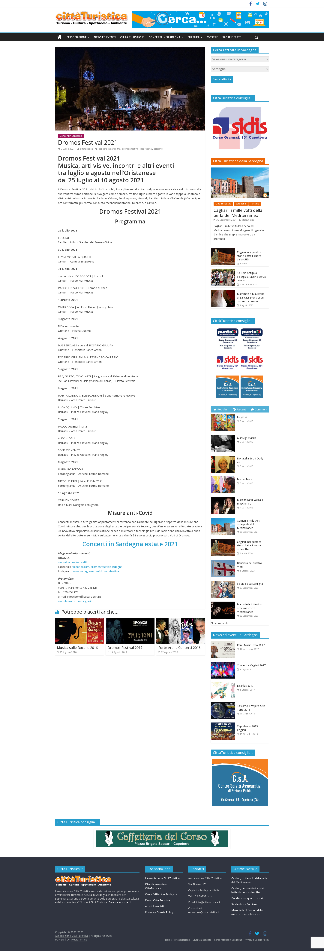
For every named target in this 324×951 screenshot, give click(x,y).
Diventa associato (202, 939)
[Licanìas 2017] (224, 684)
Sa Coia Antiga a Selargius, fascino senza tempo (251, 276)
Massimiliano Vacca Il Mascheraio (250, 501)
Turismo (254, 203)
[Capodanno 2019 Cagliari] (224, 724)
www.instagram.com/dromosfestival (96, 571)
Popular (222, 409)
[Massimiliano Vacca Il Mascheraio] (224, 497)
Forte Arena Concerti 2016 (179, 647)
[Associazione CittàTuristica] (59, 37)
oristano (158, 148)
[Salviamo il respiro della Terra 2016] (224, 704)
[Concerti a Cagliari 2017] (224, 663)
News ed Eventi (105, 37)
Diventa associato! (120, 902)
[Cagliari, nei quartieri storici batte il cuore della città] (223, 250)
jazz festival (146, 148)
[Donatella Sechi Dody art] (224, 456)
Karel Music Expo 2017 (251, 645)
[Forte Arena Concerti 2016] (180, 620)
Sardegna (241, 203)
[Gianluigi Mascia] (224, 435)
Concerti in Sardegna (164, 37)
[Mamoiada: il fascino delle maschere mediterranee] (224, 601)
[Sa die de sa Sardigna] (224, 581)
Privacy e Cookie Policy (159, 912)
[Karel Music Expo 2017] (224, 643)
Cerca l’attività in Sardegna (161, 894)
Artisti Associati (154, 906)
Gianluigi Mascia (246, 438)
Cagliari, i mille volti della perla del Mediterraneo (238, 212)
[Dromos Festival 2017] (130, 620)
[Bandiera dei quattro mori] (224, 560)
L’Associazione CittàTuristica (162, 878)
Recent (241, 409)
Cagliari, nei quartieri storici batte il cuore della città (249, 255)
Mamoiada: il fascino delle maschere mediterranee (249, 608)
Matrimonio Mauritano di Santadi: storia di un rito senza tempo (251, 297)
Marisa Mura (244, 479)
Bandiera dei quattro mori (247, 898)
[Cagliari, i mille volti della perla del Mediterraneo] (240, 169)
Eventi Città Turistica (157, 900)
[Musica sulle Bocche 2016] (79, 620)
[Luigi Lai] (224, 414)
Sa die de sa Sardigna (250, 583)
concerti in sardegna (109, 148)
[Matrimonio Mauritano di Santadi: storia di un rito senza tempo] (223, 292)
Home (168, 939)
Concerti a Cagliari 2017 (251, 665)
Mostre (212, 37)
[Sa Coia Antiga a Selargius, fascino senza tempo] (223, 271)
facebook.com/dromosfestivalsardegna (97, 567)
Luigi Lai (242, 417)
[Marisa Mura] (224, 476)
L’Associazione (76, 37)
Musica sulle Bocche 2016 (77, 647)
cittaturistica (86, 148)
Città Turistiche (132, 37)
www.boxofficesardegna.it (75, 601)
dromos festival (130, 148)
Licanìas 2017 (245, 685)
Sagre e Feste (231, 37)
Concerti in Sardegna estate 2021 (130, 544)
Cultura (194, 37)
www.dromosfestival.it (72, 562)
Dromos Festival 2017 (125, 647)
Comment (261, 409)
